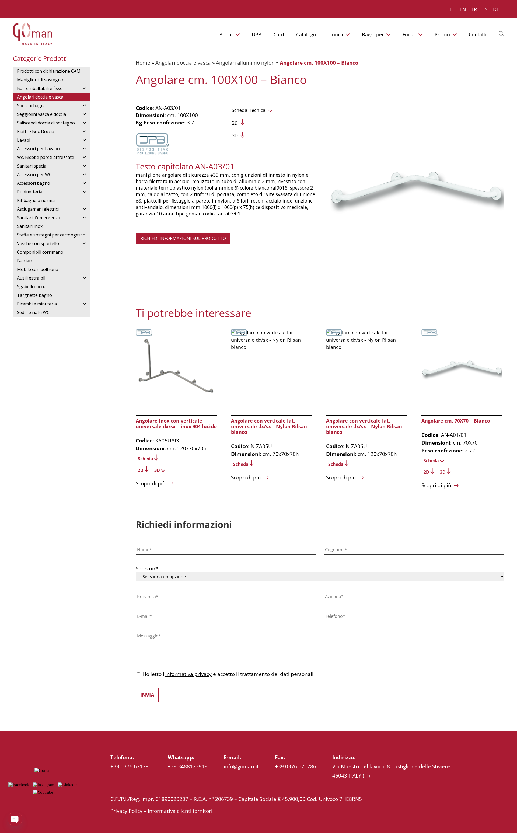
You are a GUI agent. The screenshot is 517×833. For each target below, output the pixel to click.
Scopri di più (151, 483)
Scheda (145, 459)
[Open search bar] (501, 33)
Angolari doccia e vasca (183, 62)
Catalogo (306, 34)
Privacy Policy (126, 810)
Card (279, 34)
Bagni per (373, 34)
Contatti (478, 34)
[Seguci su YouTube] (43, 792)
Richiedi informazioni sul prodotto (183, 238)
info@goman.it (241, 766)
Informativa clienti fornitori (180, 810)
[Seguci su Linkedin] (68, 784)
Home (143, 62)
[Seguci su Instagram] (43, 784)
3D (235, 135)
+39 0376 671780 (131, 766)
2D (235, 123)
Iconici (335, 34)
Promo (442, 34)
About (226, 34)
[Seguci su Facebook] (19, 784)
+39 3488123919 (188, 766)
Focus (409, 34)
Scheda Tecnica (249, 110)
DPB (256, 34)
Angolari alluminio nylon (245, 62)
